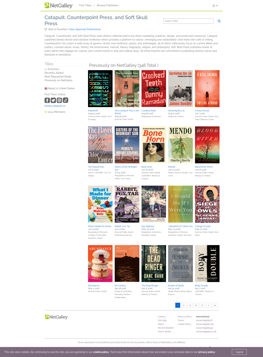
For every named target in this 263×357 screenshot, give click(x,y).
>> (215, 305)
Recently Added (54, 72)
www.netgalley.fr (204, 320)
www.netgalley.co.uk (206, 331)
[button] (46, 29)
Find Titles (85, 5)
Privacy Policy (185, 316)
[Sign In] (215, 5)
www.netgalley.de (205, 324)
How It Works (164, 331)
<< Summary (52, 69)
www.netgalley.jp (204, 328)
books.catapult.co (55, 105)
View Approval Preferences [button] (85, 29)
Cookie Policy (184, 324)
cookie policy (101, 352)
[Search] (219, 21)
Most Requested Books (58, 76)
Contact (162, 316)
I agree (239, 352)
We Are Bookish (166, 328)
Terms (181, 320)
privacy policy (206, 352)
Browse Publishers (107, 5)
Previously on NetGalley (59, 80)
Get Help (162, 320)
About (161, 324)
